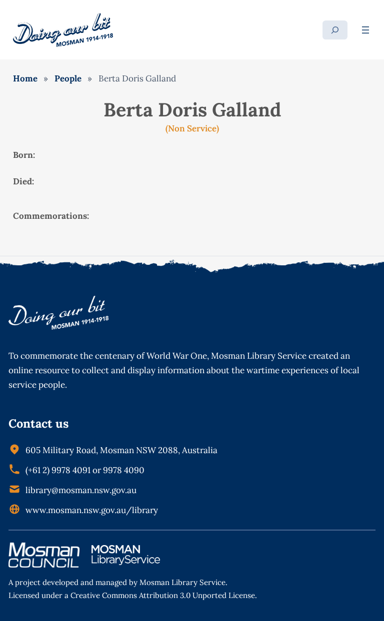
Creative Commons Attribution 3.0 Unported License (162, 595)
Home (25, 78)
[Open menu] (366, 30)
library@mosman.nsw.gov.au (81, 490)
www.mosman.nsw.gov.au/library (92, 510)
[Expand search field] (335, 30)
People (68, 78)
